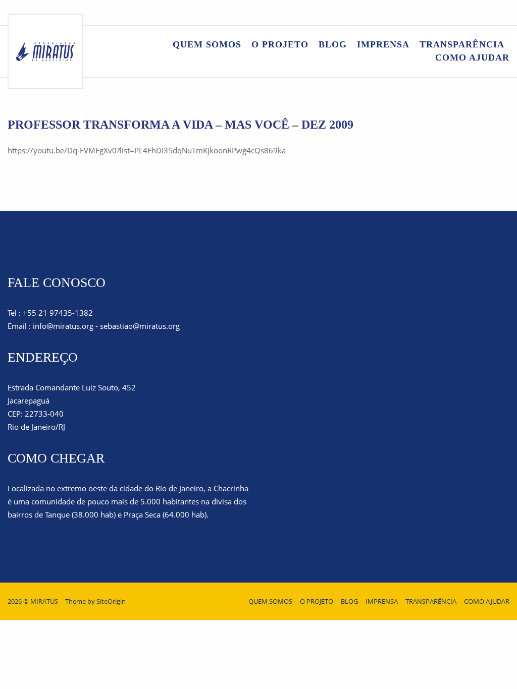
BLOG (333, 44)
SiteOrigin (111, 601)
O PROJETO (279, 44)
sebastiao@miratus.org (140, 326)
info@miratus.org (63, 326)
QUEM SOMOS (207, 44)
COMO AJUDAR (472, 57)
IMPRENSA (383, 44)
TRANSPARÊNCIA (462, 44)
